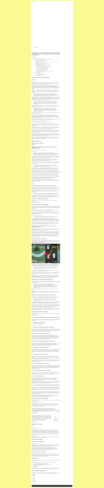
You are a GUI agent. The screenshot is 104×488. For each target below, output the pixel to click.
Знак (34, 478)
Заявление (34, 477)
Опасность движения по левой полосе (39, 62)
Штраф (34, 482)
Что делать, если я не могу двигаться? (41, 74)
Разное (34, 481)
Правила (34, 480)
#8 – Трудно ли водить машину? (40, 70)
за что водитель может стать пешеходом (38, 58)
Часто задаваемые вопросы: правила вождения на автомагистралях (43, 65)
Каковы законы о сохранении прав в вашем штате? (41, 63)
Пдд (33, 479)
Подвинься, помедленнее (36, 72)
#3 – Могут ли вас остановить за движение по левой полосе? (44, 67)
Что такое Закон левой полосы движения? (40, 61)
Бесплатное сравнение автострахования (40, 60)
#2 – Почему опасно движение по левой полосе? (43, 66)
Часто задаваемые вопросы (38, 73)
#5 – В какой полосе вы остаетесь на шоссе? (42, 68)
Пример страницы (36, 47)
